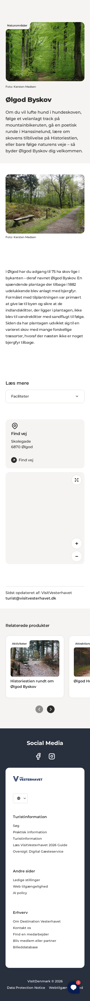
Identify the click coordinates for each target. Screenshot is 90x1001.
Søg (16, 826)
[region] (45, 518)
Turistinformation (27, 839)
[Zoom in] (76, 543)
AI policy (20, 893)
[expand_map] (77, 480)
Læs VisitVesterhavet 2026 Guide (40, 845)
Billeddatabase (25, 947)
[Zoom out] (76, 556)
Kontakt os (22, 928)
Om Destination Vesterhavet (37, 921)
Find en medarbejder (31, 934)
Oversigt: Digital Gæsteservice (38, 851)
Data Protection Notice (26, 988)
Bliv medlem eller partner (34, 941)
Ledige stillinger (26, 880)
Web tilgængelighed (30, 886)
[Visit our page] (38, 756)
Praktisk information (30, 832)
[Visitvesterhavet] (27, 779)
